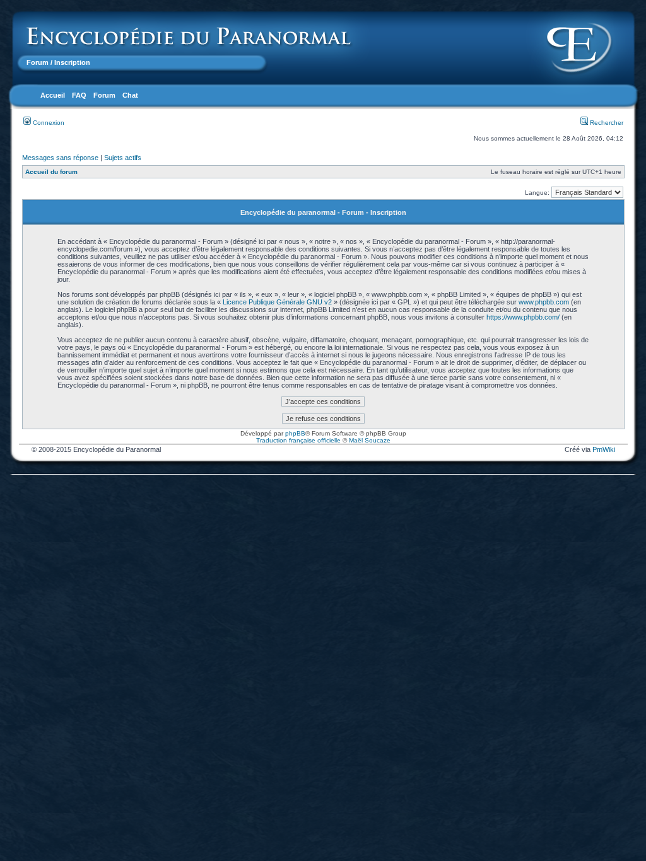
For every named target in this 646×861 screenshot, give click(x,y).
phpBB (295, 433)
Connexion (47, 122)
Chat (130, 95)
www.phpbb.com (544, 302)
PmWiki (603, 449)
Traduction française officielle (298, 440)
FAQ (79, 95)
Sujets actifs (122, 157)
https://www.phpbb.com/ (523, 317)
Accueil (52, 95)
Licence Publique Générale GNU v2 (277, 302)
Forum (37, 62)
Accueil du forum (51, 171)
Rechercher (605, 122)
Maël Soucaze (370, 440)
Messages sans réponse (60, 157)
